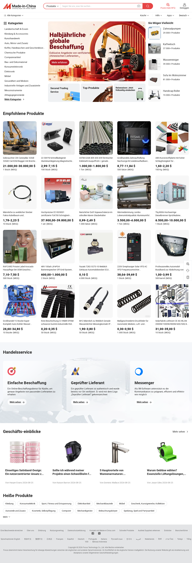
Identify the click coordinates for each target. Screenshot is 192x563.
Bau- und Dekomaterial (15, 61)
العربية (138, 539)
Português (92, 539)
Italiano (104, 539)
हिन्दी (160, 539)
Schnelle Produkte (126, 530)
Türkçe (180, 539)
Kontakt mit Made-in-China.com (102, 530)
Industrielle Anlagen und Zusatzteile (22, 85)
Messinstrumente (13, 90)
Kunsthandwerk (12, 38)
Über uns (30, 530)
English (17, 539)
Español (70, 539)
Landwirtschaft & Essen (16, 28)
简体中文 (27, 539)
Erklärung (42, 530)
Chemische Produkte (14, 52)
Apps (169, 15)
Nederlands (149, 539)
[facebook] (93, 533)
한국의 (129, 539)
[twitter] (99, 533)
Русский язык (116, 539)
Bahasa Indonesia (99, 541)
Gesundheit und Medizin (16, 80)
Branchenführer (181, 530)
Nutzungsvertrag (57, 530)
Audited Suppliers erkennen (149, 530)
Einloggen (184, 7)
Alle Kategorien (14, 15)
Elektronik (9, 71)
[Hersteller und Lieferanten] (19, 6)
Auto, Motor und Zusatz (16, 43)
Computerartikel (12, 57)
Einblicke (167, 530)
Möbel (7, 76)
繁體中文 (39, 539)
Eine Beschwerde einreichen (12, 530)
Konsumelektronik (13, 66)
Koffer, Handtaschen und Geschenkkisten (24, 47)
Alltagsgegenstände (14, 94)
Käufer (143, 15)
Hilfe (157, 15)
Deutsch (81, 539)
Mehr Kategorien (12, 99)
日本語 (49, 539)
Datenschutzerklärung (77, 530)
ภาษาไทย (169, 539)
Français (59, 539)
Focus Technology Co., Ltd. (94, 547)
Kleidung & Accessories (16, 33)
